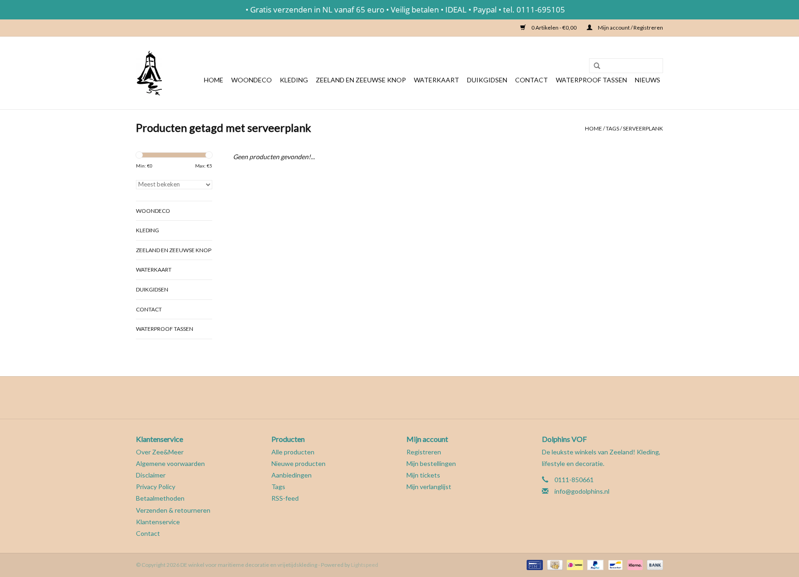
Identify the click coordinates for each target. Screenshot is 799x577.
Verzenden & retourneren (173, 510)
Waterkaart (436, 80)
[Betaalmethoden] (533, 564)
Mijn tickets (423, 475)
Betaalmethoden (160, 498)
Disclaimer (151, 475)
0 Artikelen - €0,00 (554, 27)
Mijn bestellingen (431, 463)
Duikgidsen (487, 80)
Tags (612, 128)
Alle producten (292, 452)
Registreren (423, 452)
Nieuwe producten (298, 463)
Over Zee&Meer (160, 452)
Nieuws (647, 80)
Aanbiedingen (291, 475)
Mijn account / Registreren (630, 27)
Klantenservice (158, 522)
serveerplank (643, 128)
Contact (531, 80)
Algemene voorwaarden (170, 463)
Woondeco (251, 80)
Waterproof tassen (591, 80)
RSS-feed (285, 498)
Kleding (294, 80)
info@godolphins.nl (581, 491)
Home (213, 80)
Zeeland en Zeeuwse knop (361, 80)
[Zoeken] (593, 66)
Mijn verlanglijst (428, 486)
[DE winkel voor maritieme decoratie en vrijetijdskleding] (149, 72)
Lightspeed (364, 564)
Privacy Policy (155, 486)
